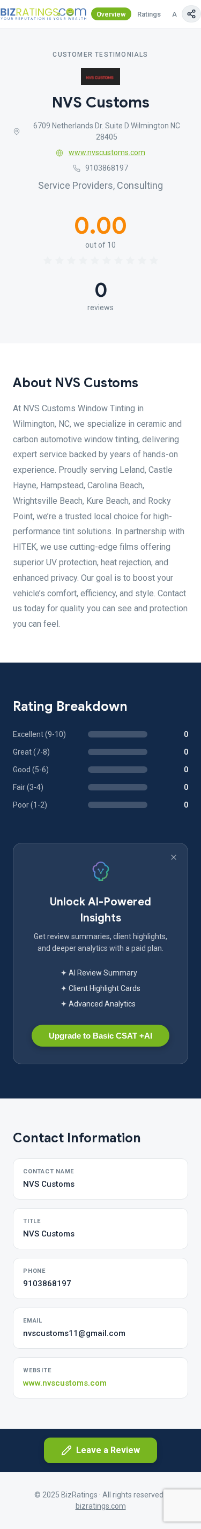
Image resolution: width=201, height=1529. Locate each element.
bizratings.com (101, 1506)
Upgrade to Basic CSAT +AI (100, 1035)
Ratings (149, 14)
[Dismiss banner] (173, 857)
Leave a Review (108, 1450)
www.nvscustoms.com (107, 152)
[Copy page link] (191, 13)
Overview (111, 14)
